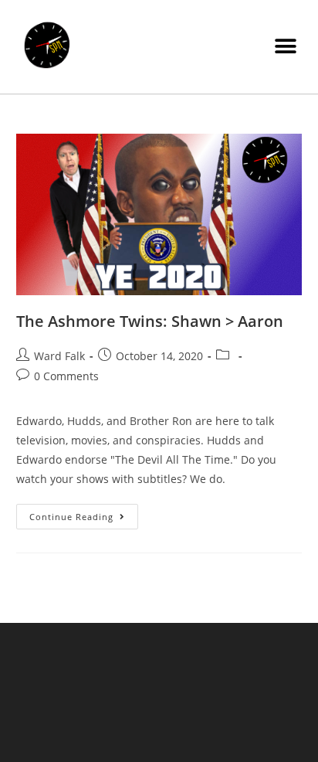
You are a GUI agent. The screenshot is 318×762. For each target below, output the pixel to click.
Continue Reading (83, 513)
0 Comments (66, 376)
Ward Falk (59, 356)
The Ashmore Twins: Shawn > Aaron (149, 321)
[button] (285, 46)
